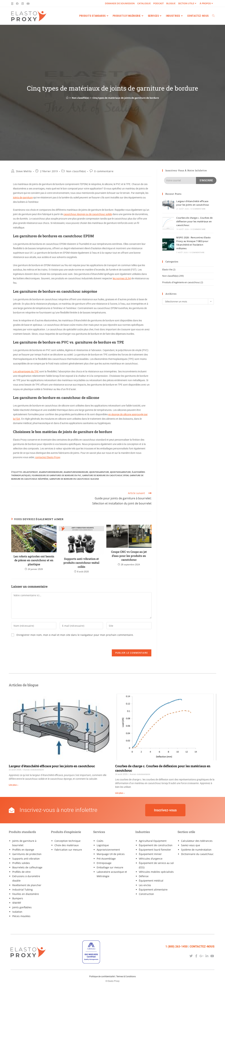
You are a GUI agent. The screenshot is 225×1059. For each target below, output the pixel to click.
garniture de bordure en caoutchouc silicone (74, 479)
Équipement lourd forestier (155, 849)
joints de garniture (23, 197)
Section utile (186, 3)
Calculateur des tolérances (197, 840)
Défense (144, 876)
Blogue (170, 3)
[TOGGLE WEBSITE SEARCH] (213, 16)
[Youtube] (212, 956)
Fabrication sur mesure (68, 849)
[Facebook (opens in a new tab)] (17, 3)
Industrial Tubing (22, 889)
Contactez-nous (202, 946)
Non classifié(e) (76, 171)
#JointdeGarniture (99, 472)
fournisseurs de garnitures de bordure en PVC (56, 475)
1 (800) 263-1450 (176, 946)
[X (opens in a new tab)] (13, 3)
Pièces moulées (21, 916)
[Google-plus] (201, 956)
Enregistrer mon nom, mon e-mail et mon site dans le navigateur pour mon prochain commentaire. (75, 635)
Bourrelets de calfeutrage (27, 867)
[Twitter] (191, 956)
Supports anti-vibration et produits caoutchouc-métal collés (81, 562)
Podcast (158, 3)
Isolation (17, 911)
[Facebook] (196, 956)
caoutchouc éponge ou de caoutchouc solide (87, 214)
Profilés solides (21, 863)
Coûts (100, 840)
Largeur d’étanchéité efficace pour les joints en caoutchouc (52, 766)
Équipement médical (151, 880)
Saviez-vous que (190, 845)
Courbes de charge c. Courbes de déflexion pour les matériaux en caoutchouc (194, 221)
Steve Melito (24, 171)
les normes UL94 (122, 278)
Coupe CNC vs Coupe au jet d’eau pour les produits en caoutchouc (129, 555)
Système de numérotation (196, 849)
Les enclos (145, 885)
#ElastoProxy (30, 472)
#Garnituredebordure (51, 472)
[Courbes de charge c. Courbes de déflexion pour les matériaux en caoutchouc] (168, 223)
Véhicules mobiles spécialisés (156, 871)
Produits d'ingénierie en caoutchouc (181, 282)
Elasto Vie (167, 269)
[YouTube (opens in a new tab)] (28, 3)
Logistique (103, 845)
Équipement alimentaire (153, 889)
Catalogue (144, 3)
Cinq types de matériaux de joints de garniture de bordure (125, 97)
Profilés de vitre (21, 871)
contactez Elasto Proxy (47, 457)
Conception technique (67, 840)
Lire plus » (13, 785)
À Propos (205, 3)
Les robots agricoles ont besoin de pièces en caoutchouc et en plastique (34, 560)
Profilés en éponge (23, 849)
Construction (146, 894)
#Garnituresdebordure (76, 472)
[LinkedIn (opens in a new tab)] (22, 3)
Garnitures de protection (26, 854)
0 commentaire (103, 171)
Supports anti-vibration (26, 858)
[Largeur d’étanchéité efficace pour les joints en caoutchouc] (168, 205)
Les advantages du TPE (26, 371)
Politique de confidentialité (102, 976)
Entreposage (104, 863)
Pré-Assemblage (106, 858)
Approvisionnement (108, 849)
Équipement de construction (155, 845)
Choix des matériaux (66, 845)
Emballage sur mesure (110, 867)
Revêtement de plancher (26, 885)
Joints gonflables (22, 907)
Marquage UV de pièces (111, 854)
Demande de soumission (120, 3)
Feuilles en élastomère (25, 894)
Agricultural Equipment (152, 840)
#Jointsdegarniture (120, 472)
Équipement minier (150, 854)
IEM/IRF (16, 902)
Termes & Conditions (126, 976)
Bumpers (17, 898)
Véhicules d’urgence (150, 858)
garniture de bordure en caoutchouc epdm (105, 475)
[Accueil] (67, 97)
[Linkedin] (207, 956)
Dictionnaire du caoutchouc (197, 854)
